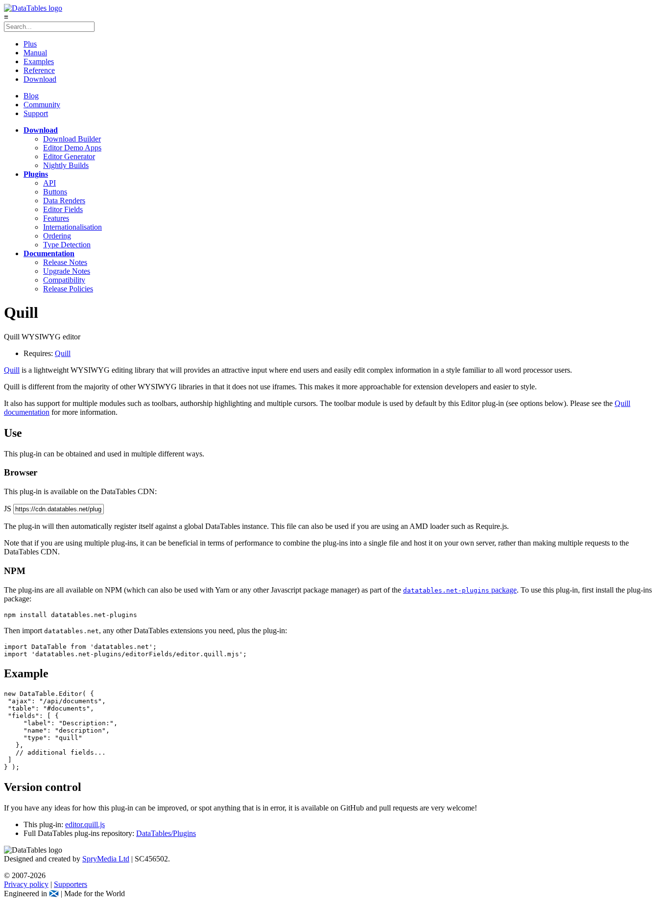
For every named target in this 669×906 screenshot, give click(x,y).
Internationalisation (72, 227)
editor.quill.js (85, 824)
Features (56, 218)
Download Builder (72, 139)
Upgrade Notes (66, 271)
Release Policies (68, 289)
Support (36, 113)
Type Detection (67, 244)
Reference (39, 70)
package (460, 590)
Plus (30, 44)
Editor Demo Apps (72, 147)
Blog (31, 96)
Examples (39, 61)
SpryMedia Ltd (105, 859)
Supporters (70, 884)
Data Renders (64, 200)
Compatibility (64, 280)
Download (40, 79)
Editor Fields (63, 209)
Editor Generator (69, 156)
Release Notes (65, 262)
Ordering (57, 236)
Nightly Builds (66, 165)
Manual (35, 52)
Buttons (55, 192)
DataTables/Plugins (166, 833)
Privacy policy (26, 884)
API (49, 183)
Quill (63, 353)
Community (42, 104)
